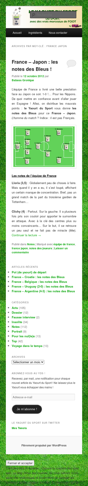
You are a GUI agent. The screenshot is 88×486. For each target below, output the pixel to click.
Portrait (17, 331)
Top (14, 341)
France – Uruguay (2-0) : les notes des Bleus (42, 286)
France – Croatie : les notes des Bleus (38, 277)
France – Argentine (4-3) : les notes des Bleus (43, 291)
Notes (31, 244)
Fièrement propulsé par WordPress (44, 445)
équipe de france (64, 244)
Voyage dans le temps (27, 346)
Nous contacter (58, 32)
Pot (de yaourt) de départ (29, 272)
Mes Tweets (19, 428)
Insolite (17, 322)
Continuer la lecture (26, 235)
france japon (20, 248)
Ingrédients (35, 32)
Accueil (17, 32)
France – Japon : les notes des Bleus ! (35, 65)
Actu (15, 308)
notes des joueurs (40, 248)
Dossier (17, 312)
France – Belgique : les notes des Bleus (39, 281)
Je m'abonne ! (27, 409)
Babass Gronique (23, 80)
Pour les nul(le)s (23, 336)
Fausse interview (23, 317)
